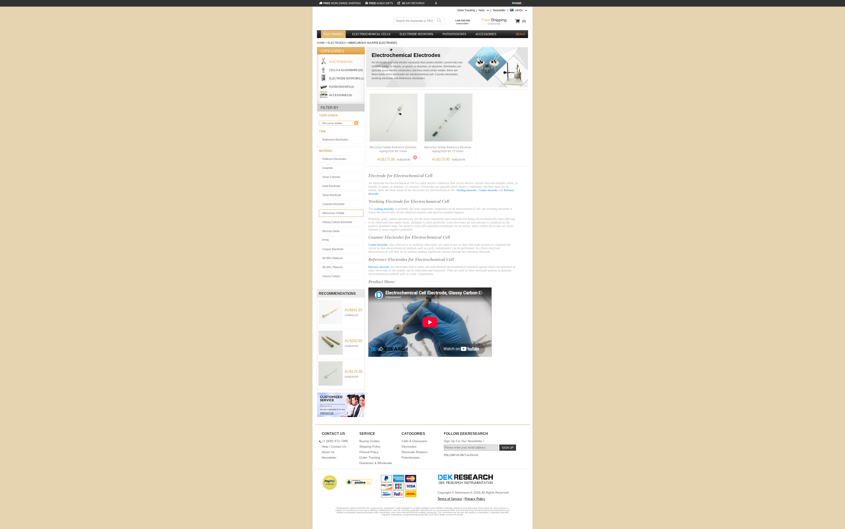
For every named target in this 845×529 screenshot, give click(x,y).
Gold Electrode (331, 186)
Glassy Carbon (331, 276)
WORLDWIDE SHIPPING (342, 3)
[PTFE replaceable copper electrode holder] (330, 373)
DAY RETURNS (412, 3)
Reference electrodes (379, 267)
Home (321, 42)
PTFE (325, 240)
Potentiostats (454, 34)
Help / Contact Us (334, 446)
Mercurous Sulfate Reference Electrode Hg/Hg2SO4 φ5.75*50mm (447, 149)
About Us (328, 452)
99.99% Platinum (332, 258)
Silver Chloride (331, 177)
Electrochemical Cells (371, 34)
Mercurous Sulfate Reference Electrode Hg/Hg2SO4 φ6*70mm (393, 149)
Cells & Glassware (414, 441)
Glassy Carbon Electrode (337, 222)
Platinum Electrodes (334, 159)
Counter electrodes (488, 190)
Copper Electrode (333, 249)
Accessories (486, 34)
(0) (524, 21)
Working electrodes (467, 190)
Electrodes (333, 34)
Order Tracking (466, 10)
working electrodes (384, 209)
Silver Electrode (331, 195)
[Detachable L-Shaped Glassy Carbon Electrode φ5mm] (330, 312)
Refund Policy (368, 452)
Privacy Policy (475, 499)
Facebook (471, 455)
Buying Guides (369, 441)
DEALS (520, 34)
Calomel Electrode (333, 204)
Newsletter (499, 10)
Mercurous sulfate (332, 123)
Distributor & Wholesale (375, 463)
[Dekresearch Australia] (345, 19)
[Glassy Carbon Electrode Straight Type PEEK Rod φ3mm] (330, 343)
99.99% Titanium (332, 267)
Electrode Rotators (416, 34)
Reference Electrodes (335, 139)
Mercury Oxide (331, 231)
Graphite (327, 168)
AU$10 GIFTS (381, 3)
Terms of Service (449, 499)
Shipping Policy (369, 446)
